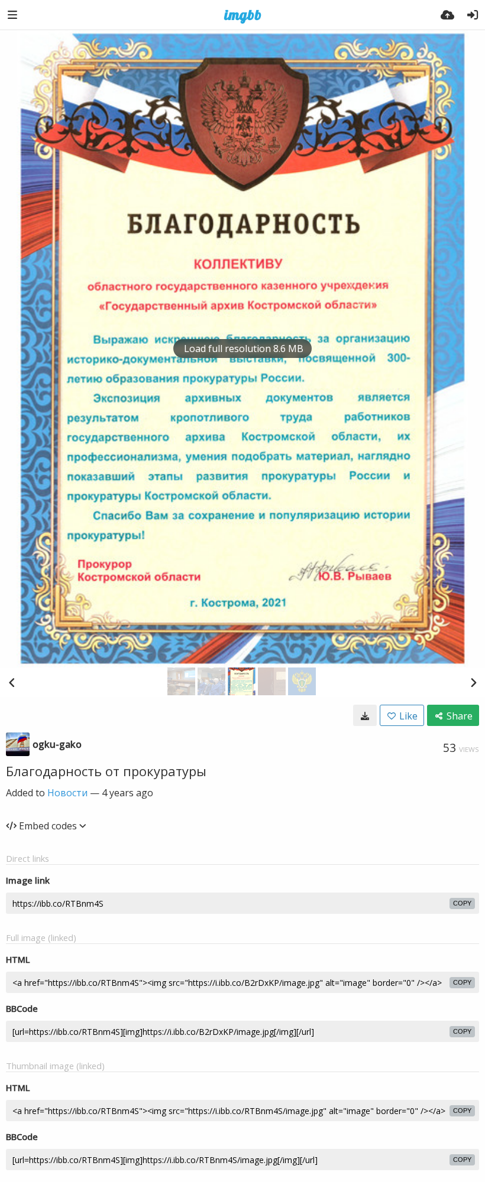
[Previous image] (12, 682)
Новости (67, 792)
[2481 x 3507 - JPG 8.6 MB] (365, 715)
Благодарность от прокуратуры (106, 771)
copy (462, 903)
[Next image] (473, 682)
